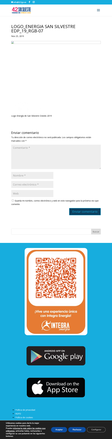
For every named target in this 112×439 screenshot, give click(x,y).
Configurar (96, 429)
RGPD (18, 413)
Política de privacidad (25, 409)
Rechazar (77, 429)
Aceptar (59, 429)
